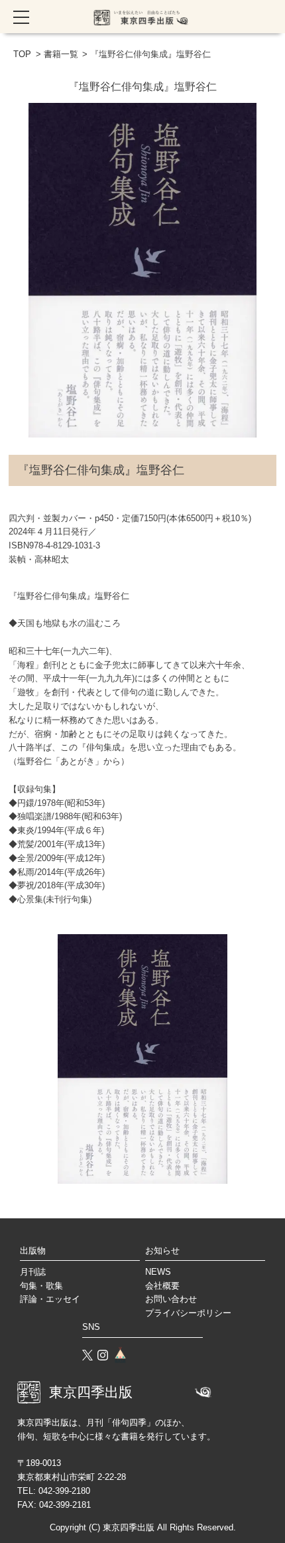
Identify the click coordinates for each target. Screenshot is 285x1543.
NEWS (158, 1272)
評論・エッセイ (50, 1299)
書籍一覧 (61, 54)
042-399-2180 (64, 1491)
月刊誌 (33, 1272)
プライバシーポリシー (188, 1313)
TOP (22, 54)
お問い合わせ (171, 1299)
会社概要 (162, 1286)
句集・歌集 (41, 1286)
